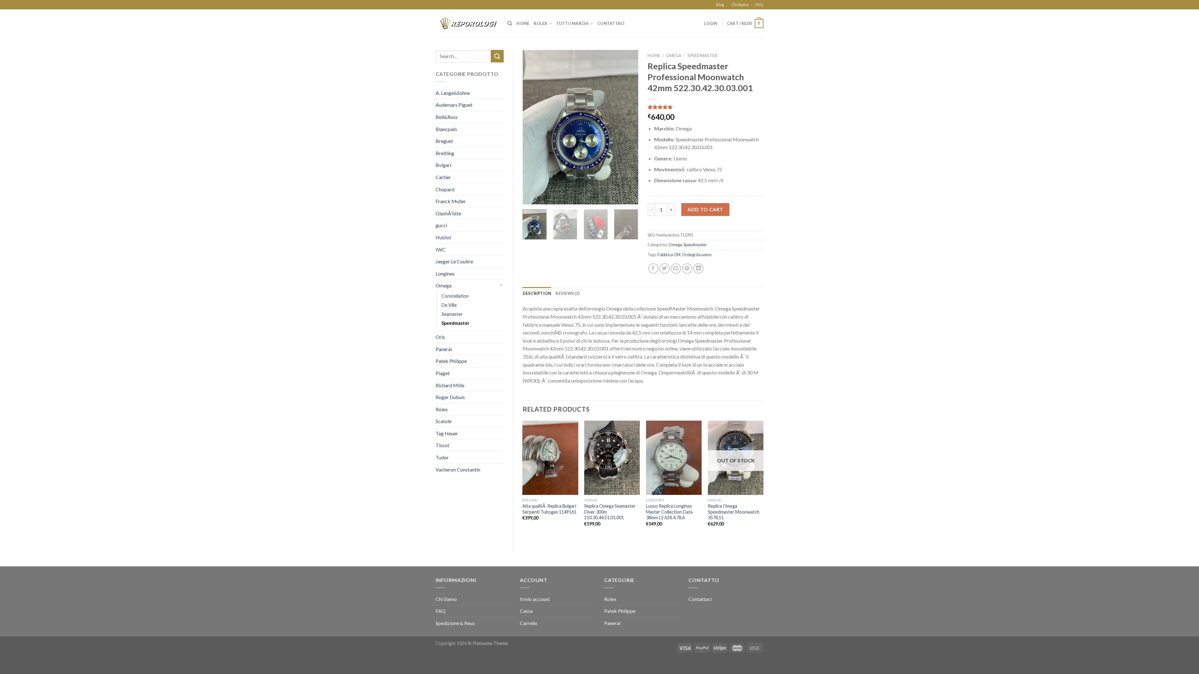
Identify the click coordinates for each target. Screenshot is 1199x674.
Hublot (443, 237)
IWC (441, 249)
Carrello (528, 623)
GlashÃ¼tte (448, 213)
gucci (441, 225)
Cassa (526, 611)
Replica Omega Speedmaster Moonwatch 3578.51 (733, 511)
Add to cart (705, 209)
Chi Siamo (739, 4)
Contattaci (611, 23)
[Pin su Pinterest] (687, 268)
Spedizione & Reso (455, 623)
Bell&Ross (447, 117)
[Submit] (497, 56)
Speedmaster (455, 323)
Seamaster (452, 314)
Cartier (443, 177)
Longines (445, 273)
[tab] (537, 293)
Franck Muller (451, 201)
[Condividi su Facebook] (653, 268)
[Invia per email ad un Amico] (676, 268)
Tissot (442, 445)
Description (537, 293)
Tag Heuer (447, 433)
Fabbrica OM (669, 254)
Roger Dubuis (450, 397)
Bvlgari (443, 165)
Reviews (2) (567, 293)
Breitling (445, 153)
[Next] (628, 127)
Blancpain (446, 129)
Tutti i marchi (572, 23)
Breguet (444, 141)
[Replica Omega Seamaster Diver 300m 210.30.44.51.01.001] (612, 458)
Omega (443, 285)
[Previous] (532, 127)
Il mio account (535, 599)
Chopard (445, 189)
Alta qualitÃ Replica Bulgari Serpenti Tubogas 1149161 (549, 509)
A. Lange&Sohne (453, 93)
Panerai (444, 349)
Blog (720, 4)
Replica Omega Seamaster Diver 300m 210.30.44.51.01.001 (610, 511)
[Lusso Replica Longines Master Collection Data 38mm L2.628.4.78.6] (674, 458)
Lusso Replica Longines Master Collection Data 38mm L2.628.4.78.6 (669, 511)
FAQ (759, 4)
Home (522, 23)
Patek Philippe (451, 361)
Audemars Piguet (454, 105)
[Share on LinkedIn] (698, 268)
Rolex (540, 23)
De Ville (449, 305)
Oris (440, 337)
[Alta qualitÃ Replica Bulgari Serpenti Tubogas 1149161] (550, 458)
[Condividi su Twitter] (664, 268)
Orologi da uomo (696, 254)
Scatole (443, 421)
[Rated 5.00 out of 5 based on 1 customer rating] (705, 107)
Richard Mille (450, 385)
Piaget (443, 373)
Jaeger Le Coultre (454, 261)
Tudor (442, 457)
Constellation (455, 296)
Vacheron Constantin (458, 469)
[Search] (509, 23)
